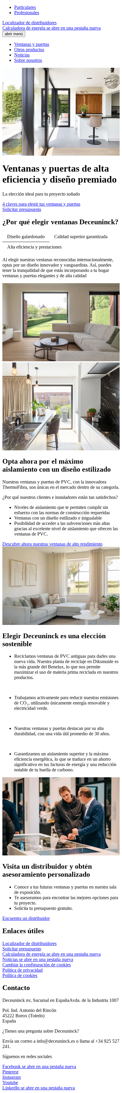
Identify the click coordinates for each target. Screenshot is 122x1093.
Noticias (22, 54)
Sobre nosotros (28, 60)
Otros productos (29, 49)
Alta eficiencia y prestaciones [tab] (34, 246)
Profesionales (26, 12)
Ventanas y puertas (31, 44)
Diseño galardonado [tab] (26, 236)
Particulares (25, 7)
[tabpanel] (61, 309)
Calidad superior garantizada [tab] (80, 236)
